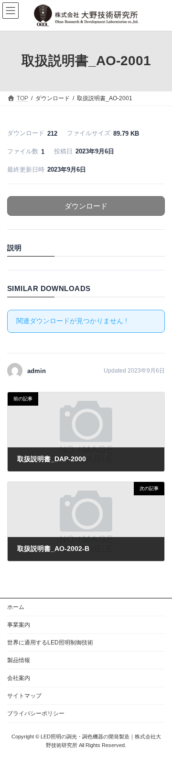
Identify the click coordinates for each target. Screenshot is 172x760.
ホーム (15, 607)
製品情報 (18, 660)
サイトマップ (24, 695)
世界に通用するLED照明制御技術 (50, 642)
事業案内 (18, 624)
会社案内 (18, 678)
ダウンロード (86, 206)
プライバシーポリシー (35, 713)
